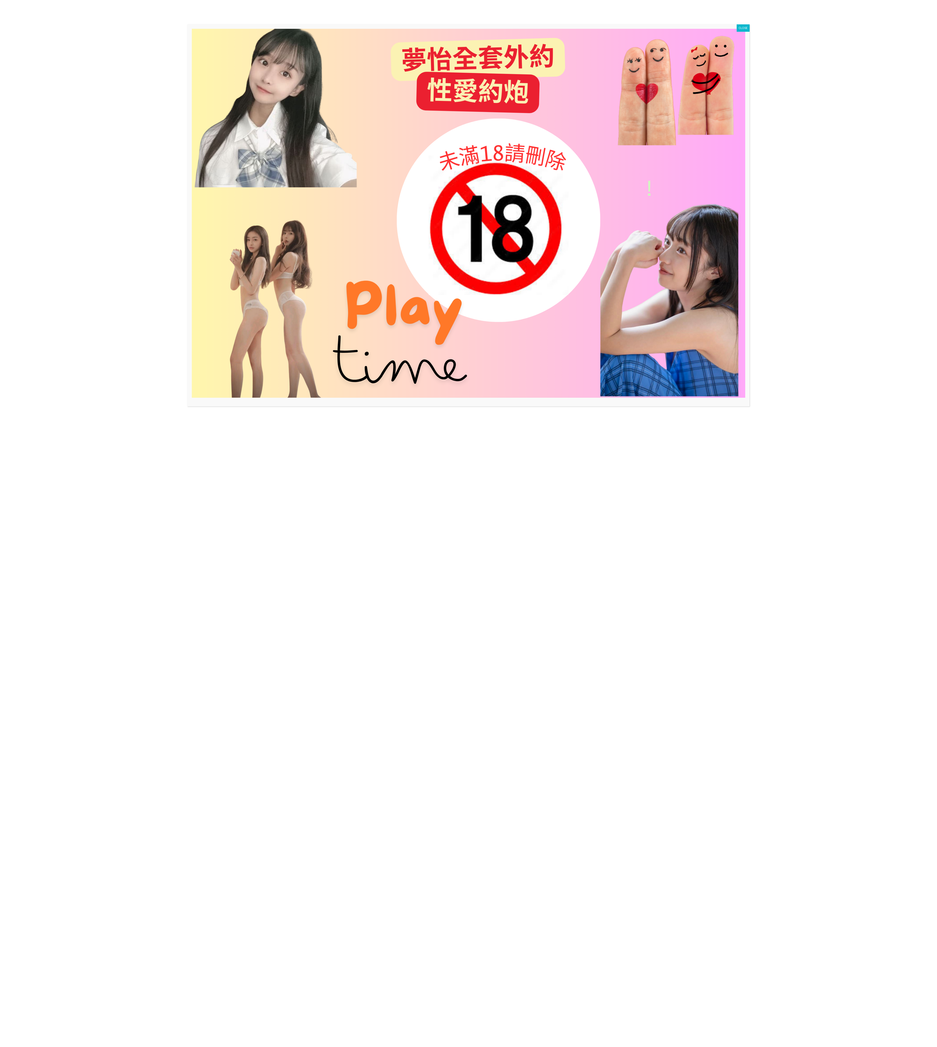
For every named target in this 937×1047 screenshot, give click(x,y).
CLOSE (743, 28)
